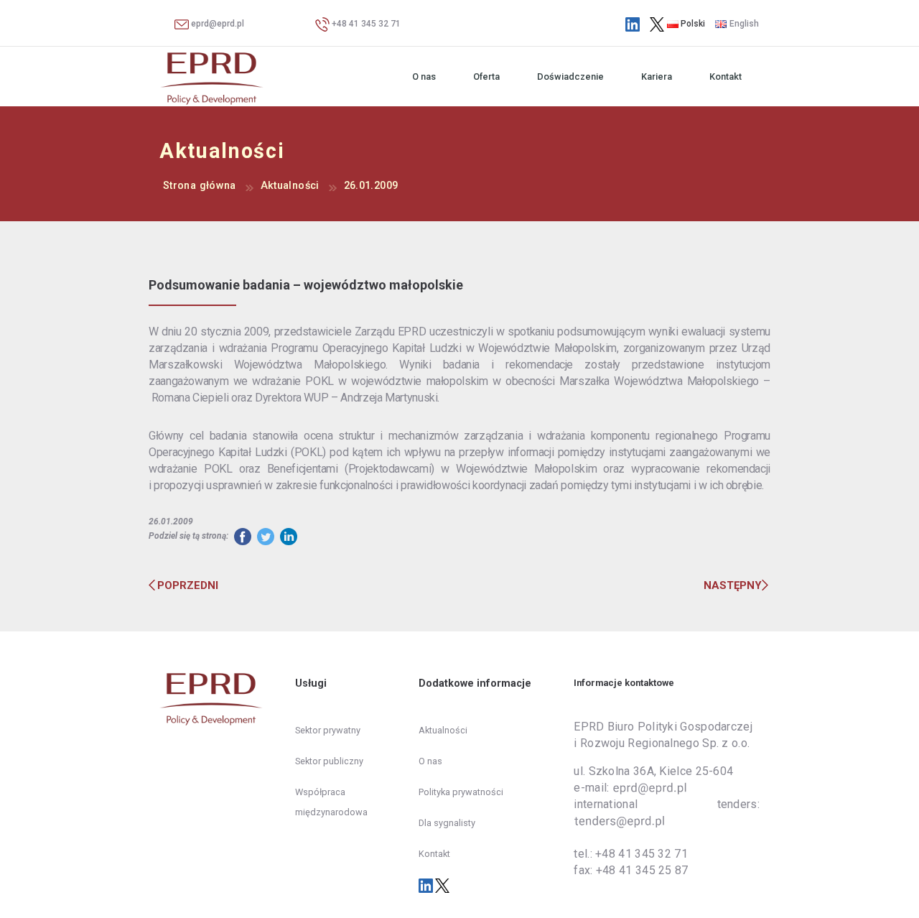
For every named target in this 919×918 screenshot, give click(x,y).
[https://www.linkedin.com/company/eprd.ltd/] (632, 24)
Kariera (656, 76)
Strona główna (199, 186)
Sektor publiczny (329, 761)
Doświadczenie (570, 76)
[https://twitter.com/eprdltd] (657, 24)
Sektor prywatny (327, 730)
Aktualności (290, 186)
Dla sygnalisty (447, 822)
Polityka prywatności (461, 792)
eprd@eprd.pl (216, 24)
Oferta (486, 76)
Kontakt (725, 76)
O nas (424, 76)
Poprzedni (187, 585)
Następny (733, 585)
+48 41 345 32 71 (365, 24)
